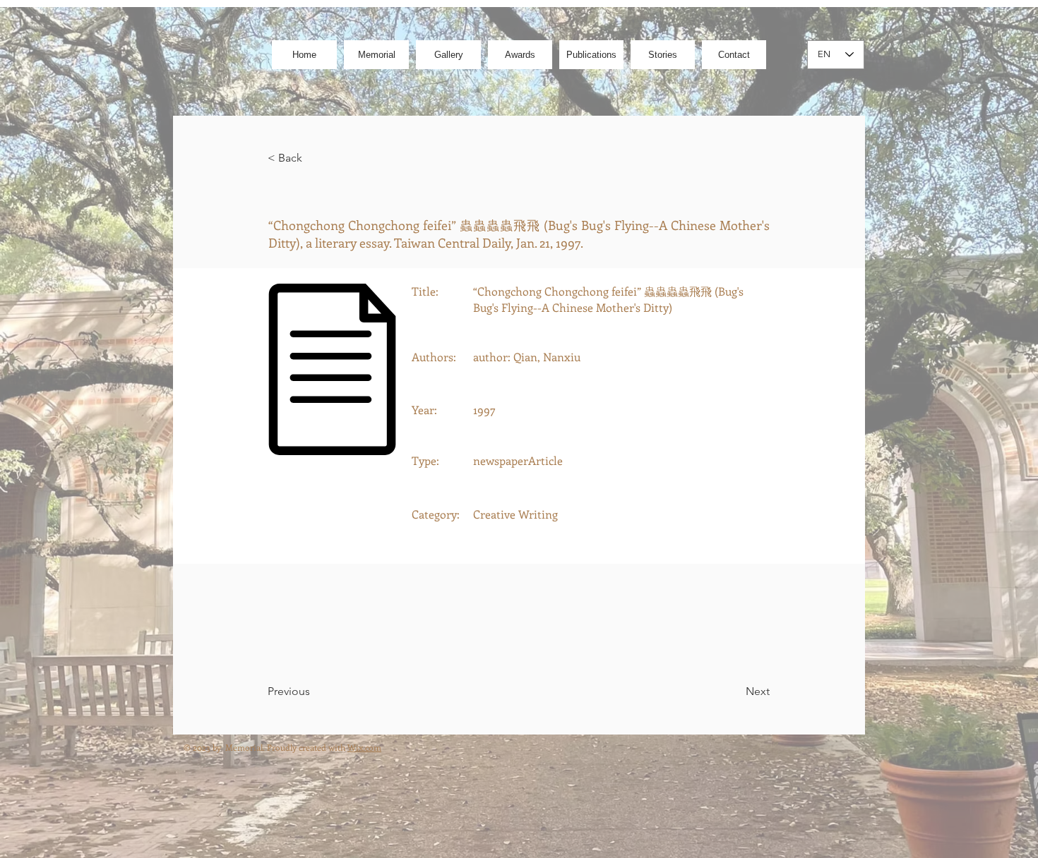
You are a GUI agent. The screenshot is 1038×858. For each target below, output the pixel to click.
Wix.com (364, 747)
